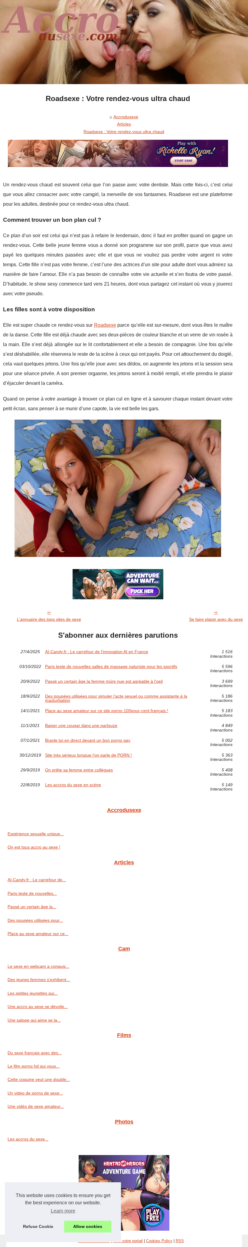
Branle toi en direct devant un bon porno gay (87, 740)
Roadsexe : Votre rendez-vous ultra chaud (123, 131)
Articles (124, 124)
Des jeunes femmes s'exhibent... (39, 979)
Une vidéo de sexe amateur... (36, 1106)
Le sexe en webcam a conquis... (38, 966)
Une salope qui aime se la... (34, 1020)
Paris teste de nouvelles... (32, 893)
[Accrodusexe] (124, 42)
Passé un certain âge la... (32, 906)
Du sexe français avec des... (35, 1052)
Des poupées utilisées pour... (35, 920)
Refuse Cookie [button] (38, 1226)
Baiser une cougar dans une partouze (81, 725)
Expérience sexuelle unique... (36, 833)
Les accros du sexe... (28, 1139)
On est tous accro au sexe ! (34, 847)
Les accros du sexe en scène (73, 785)
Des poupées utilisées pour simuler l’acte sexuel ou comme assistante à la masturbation (116, 698)
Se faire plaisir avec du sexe (216, 619)
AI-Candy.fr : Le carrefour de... (37, 879)
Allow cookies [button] (87, 1226)
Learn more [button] (63, 1210)
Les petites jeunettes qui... (33, 993)
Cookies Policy (159, 1241)
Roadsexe (105, 325)
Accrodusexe (125, 116)
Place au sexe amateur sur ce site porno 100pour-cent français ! (106, 711)
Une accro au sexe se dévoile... (38, 1006)
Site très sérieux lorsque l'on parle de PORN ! (88, 755)
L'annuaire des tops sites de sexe (49, 619)
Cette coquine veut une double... (39, 1079)
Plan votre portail (128, 1241)
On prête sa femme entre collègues (79, 770)
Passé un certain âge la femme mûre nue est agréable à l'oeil (104, 681)
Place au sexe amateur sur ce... (38, 933)
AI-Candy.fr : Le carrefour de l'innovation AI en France (96, 652)
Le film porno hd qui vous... (34, 1066)
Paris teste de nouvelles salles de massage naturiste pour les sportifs (111, 666)
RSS (180, 1241)
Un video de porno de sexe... (35, 1093)
